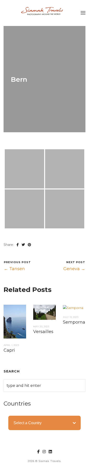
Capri (9, 350)
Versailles (43, 331)
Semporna (74, 322)
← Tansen (14, 268)
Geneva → (74, 268)
